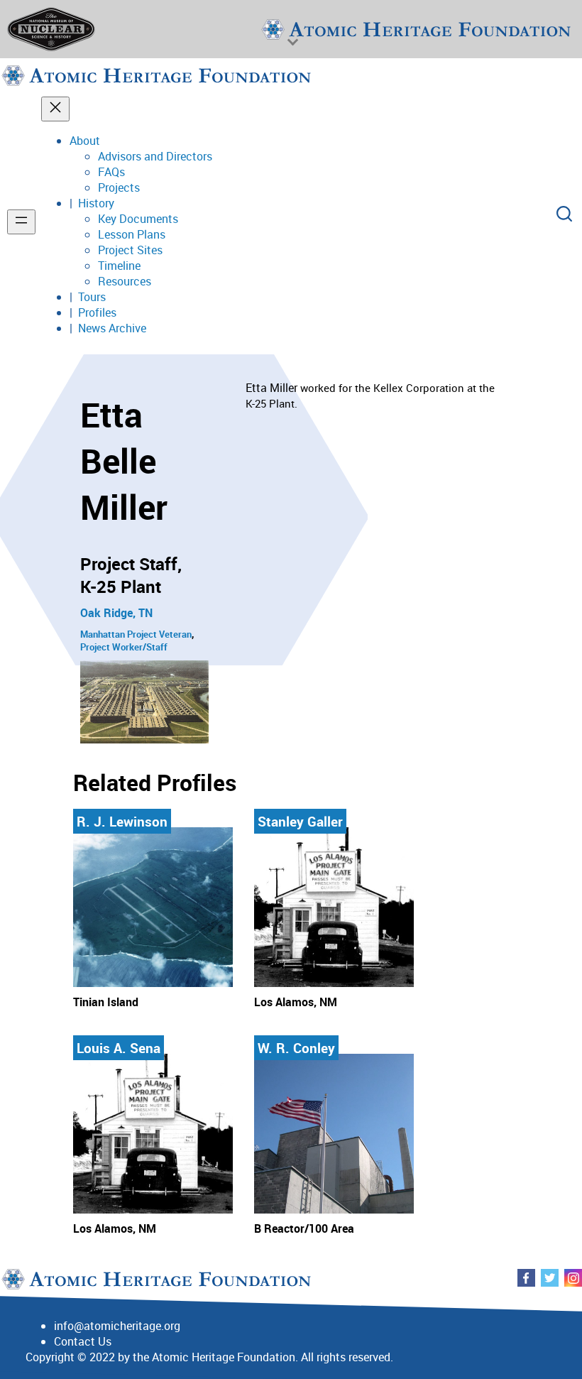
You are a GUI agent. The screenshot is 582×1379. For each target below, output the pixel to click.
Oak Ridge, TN (116, 613)
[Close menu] (55, 109)
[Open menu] (21, 221)
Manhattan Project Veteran (136, 634)
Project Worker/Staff (124, 647)
